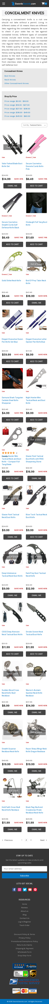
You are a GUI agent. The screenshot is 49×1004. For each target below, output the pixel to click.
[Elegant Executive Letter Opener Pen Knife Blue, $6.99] (36, 320)
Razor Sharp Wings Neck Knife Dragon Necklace (36, 750)
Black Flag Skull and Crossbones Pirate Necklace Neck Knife (34, 810)
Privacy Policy (24, 938)
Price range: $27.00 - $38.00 (17, 108)
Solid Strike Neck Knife (11, 281)
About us (24, 911)
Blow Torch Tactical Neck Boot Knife (36, 516)
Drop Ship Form (24, 955)
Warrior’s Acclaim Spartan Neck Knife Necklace (34, 693)
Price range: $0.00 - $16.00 (16, 101)
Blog (24, 915)
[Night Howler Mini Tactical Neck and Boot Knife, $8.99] (36, 378)
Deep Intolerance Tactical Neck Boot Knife (12, 574)
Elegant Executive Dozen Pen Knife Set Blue (12, 340)
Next (42, 840)
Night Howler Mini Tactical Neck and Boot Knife (35, 400)
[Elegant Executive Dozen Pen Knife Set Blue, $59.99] (12, 320)
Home (24, 904)
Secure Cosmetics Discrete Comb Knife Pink (34, 166)
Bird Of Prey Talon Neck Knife (36, 282)
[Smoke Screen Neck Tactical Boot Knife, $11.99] (36, 612)
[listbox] (38, 125)
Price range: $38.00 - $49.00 (17, 112)
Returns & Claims (24, 945)
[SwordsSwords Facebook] (14, 889)
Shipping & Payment (24, 948)
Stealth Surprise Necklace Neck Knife (10, 750)
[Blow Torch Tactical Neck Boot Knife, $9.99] (36, 495)
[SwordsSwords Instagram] (19, 889)
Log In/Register (24, 922)
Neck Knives (10, 79)
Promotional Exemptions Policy (24, 941)
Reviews (24, 908)
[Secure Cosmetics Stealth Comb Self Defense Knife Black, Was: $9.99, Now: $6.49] (12, 202)
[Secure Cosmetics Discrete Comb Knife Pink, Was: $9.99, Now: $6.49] (36, 144)
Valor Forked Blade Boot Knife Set (12, 164)
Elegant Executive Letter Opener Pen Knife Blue (36, 340)
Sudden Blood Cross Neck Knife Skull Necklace (10, 693)
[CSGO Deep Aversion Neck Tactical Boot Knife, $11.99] (12, 612)
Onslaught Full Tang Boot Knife (36, 223)
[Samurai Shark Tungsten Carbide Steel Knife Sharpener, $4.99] (12, 378)
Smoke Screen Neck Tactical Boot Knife (34, 633)
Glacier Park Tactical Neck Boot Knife (10, 516)
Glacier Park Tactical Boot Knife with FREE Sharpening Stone (35, 459)
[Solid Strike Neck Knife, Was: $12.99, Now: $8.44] (12, 261)
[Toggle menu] (3, 3)
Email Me (12, 186)
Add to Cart (36, 186)
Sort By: (26, 125)
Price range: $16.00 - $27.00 (17, 105)
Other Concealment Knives (16, 83)
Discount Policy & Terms (24, 934)
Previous (8, 840)
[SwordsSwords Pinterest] (35, 889)
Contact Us (24, 918)
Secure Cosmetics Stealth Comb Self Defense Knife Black (10, 225)
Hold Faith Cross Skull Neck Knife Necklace (11, 808)
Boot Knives (9, 76)
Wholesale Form (24, 952)
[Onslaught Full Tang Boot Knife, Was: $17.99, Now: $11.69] (36, 202)
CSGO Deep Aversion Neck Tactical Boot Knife (12, 633)
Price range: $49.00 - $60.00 (17, 116)
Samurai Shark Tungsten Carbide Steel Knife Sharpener (12, 400)
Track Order (25, 925)
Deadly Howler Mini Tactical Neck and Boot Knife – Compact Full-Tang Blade (11, 460)
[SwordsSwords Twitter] (24, 889)
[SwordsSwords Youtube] (29, 889)
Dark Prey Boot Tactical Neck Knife (36, 574)
